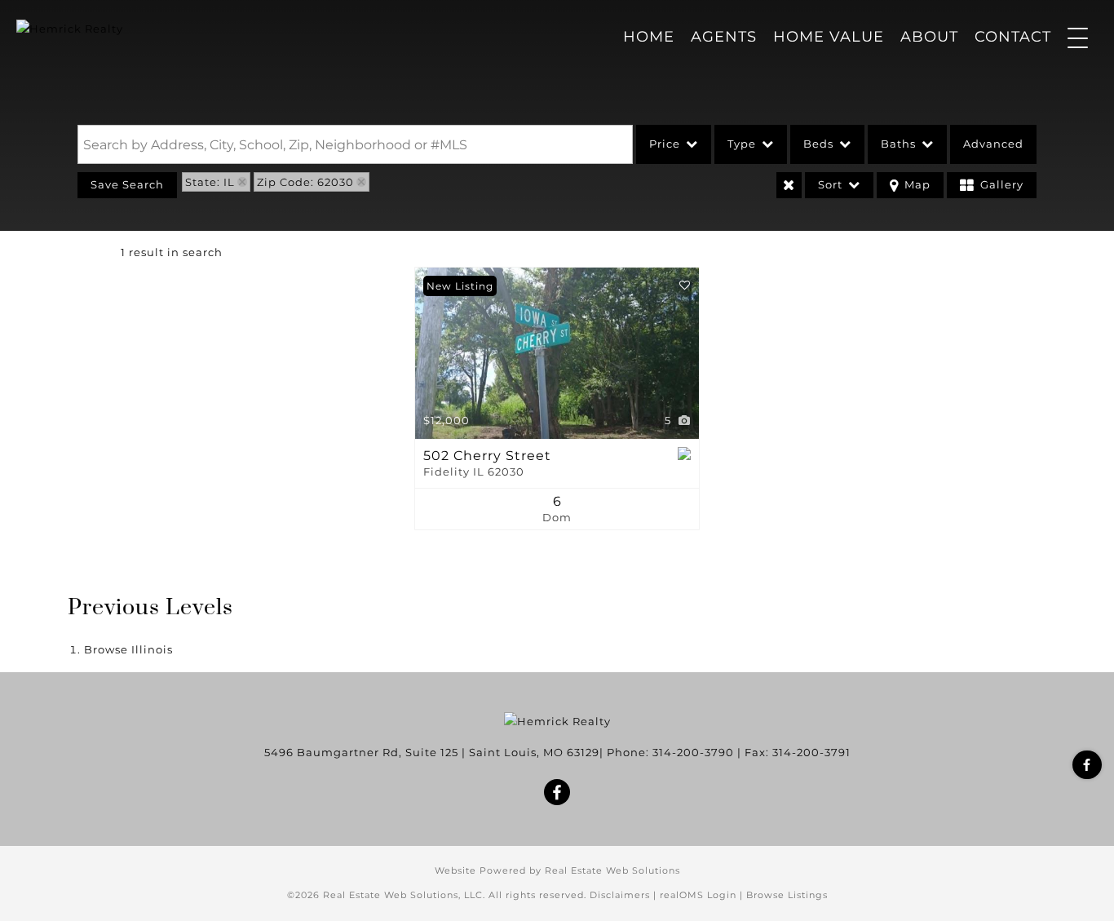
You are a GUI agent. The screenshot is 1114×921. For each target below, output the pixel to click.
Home (648, 37)
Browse (128, 649)
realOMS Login (698, 895)
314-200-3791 (811, 752)
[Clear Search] (789, 185)
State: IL (210, 181)
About (929, 37)
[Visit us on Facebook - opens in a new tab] (1087, 765)
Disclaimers (620, 895)
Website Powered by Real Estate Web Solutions (557, 870)
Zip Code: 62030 (305, 181)
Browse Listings (787, 895)
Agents (724, 37)
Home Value (828, 37)
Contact (1013, 37)
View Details (557, 353)
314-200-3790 (693, 752)
